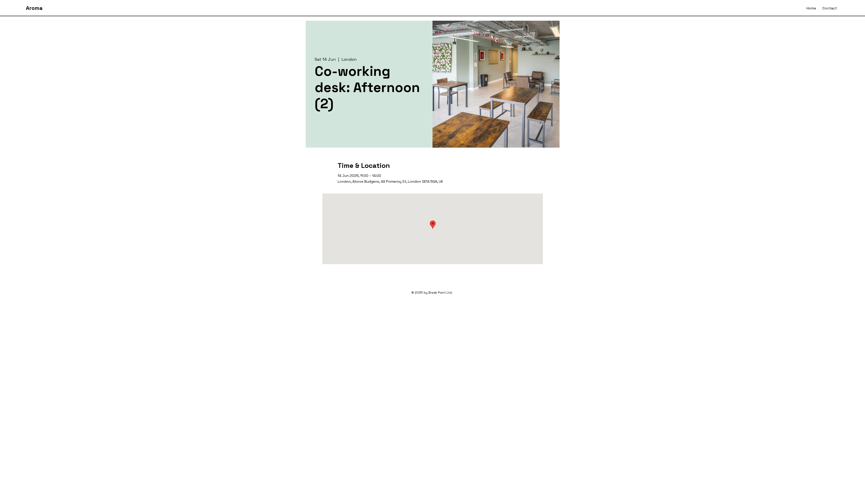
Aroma (34, 7)
